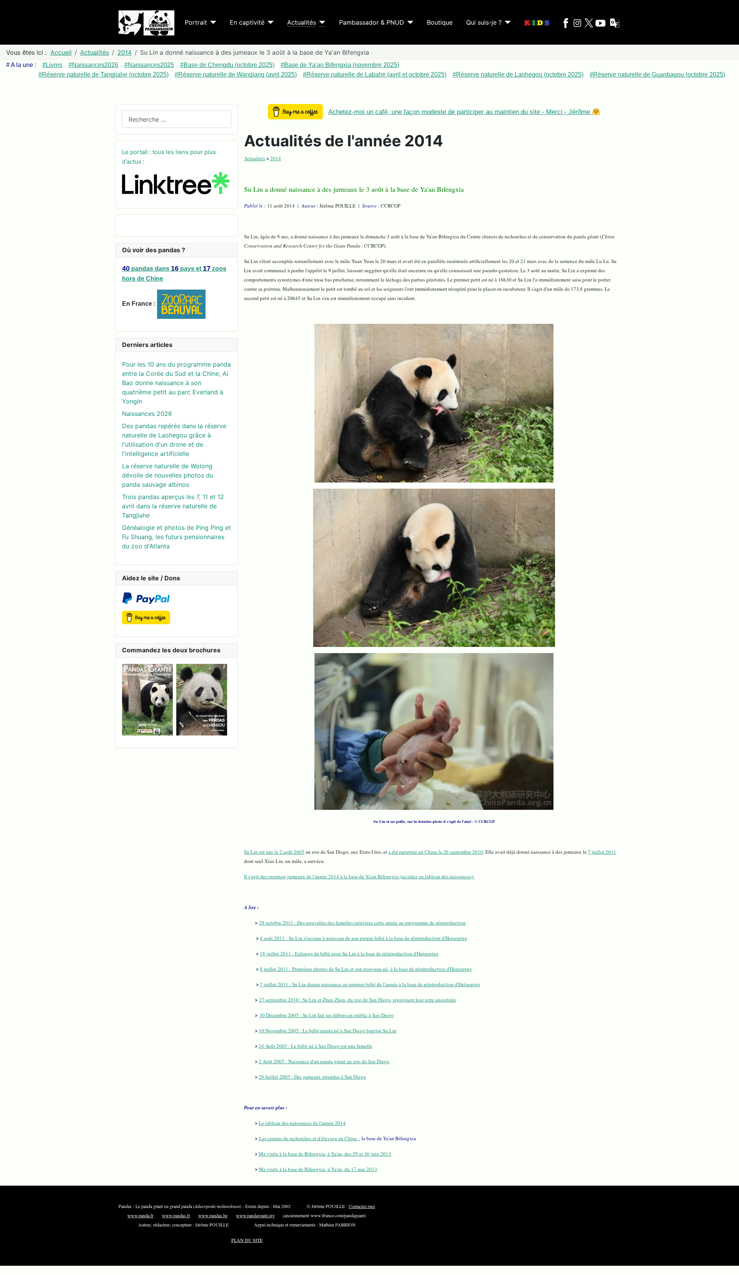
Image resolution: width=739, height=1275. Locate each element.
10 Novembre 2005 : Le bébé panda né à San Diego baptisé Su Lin (327, 1030)
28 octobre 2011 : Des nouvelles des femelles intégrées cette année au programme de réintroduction (362, 922)
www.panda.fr (140, 1215)
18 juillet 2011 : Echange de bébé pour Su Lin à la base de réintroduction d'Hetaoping (349, 953)
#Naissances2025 (149, 65)
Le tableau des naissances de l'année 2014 (302, 1122)
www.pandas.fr (176, 1215)
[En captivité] (269, 22)
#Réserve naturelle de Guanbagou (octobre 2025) (657, 74)
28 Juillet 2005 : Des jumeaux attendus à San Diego (312, 1076)
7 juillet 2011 (602, 851)
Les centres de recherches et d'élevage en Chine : (309, 1138)
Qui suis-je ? (484, 22)
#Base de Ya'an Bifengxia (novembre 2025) (340, 65)
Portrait (196, 22)
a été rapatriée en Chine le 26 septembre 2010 (435, 851)
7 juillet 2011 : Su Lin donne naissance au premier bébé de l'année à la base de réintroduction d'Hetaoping (370, 984)
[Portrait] (211, 22)
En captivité (247, 22)
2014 (275, 158)
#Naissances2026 (93, 65)
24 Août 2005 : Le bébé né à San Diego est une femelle (315, 1045)
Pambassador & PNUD (371, 22)
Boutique (440, 22)
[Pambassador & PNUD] (408, 22)
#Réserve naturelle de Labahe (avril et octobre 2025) (374, 74)
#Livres (52, 65)
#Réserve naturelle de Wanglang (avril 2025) (236, 74)
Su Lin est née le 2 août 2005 (274, 851)
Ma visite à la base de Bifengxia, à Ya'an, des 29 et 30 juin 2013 (325, 1153)
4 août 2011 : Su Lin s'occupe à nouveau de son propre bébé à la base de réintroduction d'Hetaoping (363, 938)
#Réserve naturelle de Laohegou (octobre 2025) (518, 74)
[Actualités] (320, 22)
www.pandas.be (212, 1215)
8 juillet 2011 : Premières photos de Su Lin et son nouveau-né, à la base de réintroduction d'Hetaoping (366, 968)
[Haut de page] (725, 1261)
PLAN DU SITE (246, 1240)
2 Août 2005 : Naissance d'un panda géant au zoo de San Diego (324, 1061)
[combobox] (176, 119)
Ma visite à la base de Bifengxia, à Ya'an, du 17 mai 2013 (318, 1169)
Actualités (301, 22)
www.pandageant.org (255, 1215)
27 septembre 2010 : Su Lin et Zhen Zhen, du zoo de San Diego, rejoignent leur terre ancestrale (357, 999)
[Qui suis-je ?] (506, 22)
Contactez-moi (362, 1206)
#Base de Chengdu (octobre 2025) (227, 65)
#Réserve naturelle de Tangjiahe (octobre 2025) (103, 74)
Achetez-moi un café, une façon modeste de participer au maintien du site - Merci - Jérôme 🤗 (464, 112)
